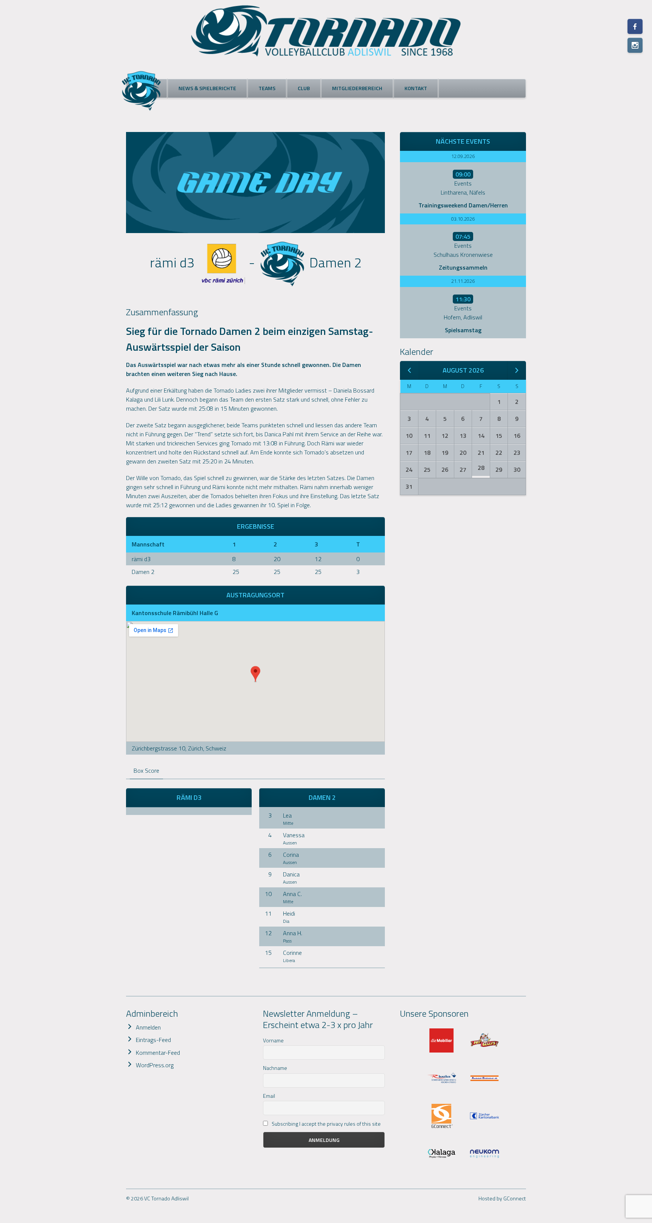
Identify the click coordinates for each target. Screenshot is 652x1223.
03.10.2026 (463, 219)
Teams (266, 88)
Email (269, 1096)
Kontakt (415, 88)
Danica (291, 874)
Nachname (275, 1068)
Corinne (292, 952)
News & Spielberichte (207, 88)
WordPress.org (155, 1065)
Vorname (273, 1040)
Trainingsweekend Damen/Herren (463, 205)
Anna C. (292, 893)
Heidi (289, 913)
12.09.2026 (463, 156)
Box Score (146, 770)
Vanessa (293, 834)
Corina (291, 854)
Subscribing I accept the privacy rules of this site (326, 1124)
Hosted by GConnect (502, 1198)
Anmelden (148, 1027)
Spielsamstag (463, 330)
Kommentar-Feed (158, 1052)
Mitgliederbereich (357, 88)
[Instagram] (635, 45)
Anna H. (292, 933)
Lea (287, 815)
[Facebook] (635, 26)
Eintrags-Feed (153, 1039)
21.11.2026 (463, 281)
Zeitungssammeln (463, 267)
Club (304, 88)
